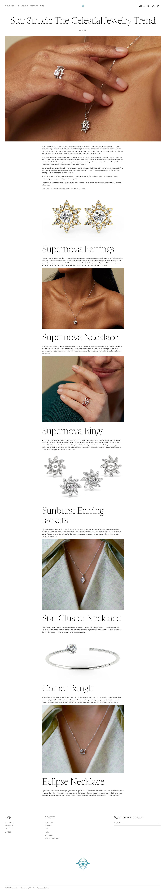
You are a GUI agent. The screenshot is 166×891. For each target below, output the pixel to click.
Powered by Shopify (27, 888)
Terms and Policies (43, 888)
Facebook (9, 822)
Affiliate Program (52, 838)
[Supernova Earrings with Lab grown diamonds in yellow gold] (83, 215)
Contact (48, 826)
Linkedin (8, 832)
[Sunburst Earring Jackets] (83, 477)
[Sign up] (159, 823)
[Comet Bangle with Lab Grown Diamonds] (83, 657)
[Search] (148, 6)
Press (47, 832)
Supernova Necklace (52, 346)
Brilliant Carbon (15, 888)
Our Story (49, 822)
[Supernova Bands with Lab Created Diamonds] (83, 389)
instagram (9, 826)
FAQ (46, 829)
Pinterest (9, 829)
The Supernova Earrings (64, 261)
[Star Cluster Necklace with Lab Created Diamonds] (83, 574)
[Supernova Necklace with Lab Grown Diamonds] (83, 298)
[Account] (153, 6)
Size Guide (49, 835)
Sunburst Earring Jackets (76, 529)
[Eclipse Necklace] (83, 739)
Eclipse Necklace (71, 795)
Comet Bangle (96, 697)
